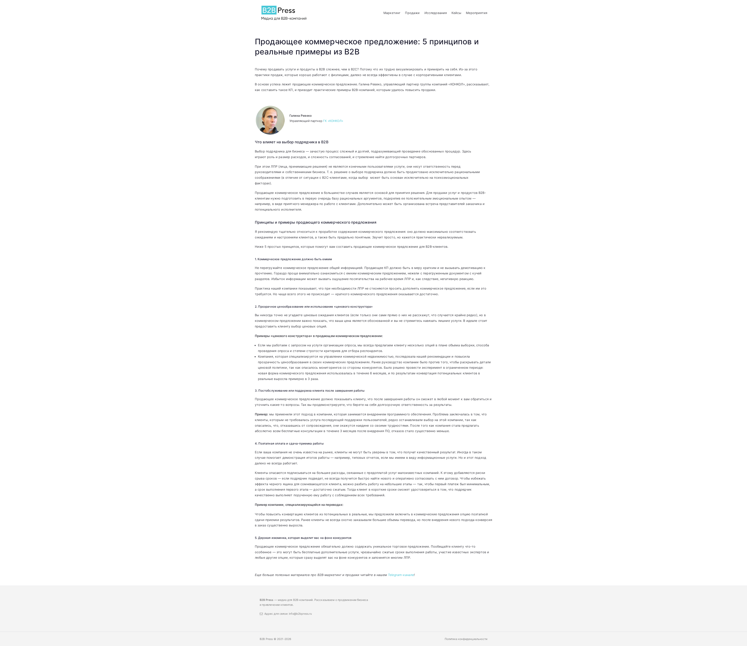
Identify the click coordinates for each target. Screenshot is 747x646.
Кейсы (456, 13)
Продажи (412, 13)
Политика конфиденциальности (466, 639)
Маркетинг (391, 13)
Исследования (435, 13)
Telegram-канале (401, 575)
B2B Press (267, 639)
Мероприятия (476, 13)
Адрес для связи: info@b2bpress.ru (287, 613)
